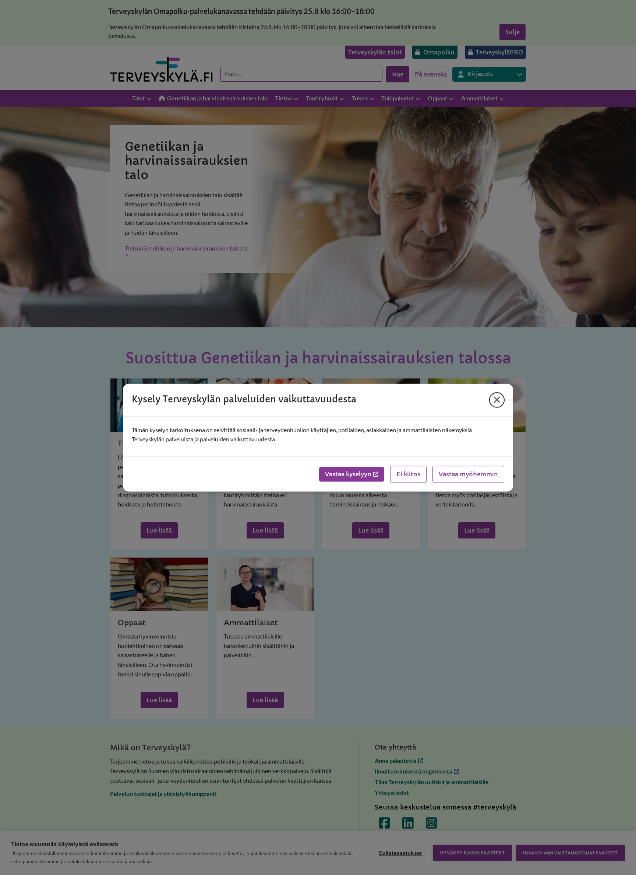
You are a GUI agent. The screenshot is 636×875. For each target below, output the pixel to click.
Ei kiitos (408, 474)
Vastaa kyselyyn (348, 474)
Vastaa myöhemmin (468, 474)
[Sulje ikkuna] (497, 399)
